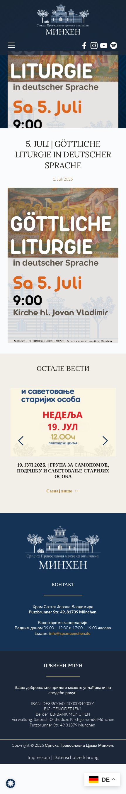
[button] (11, 45)
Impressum (39, 757)
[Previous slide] (21, 440)
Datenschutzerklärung (75, 757)
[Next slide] (105, 440)
